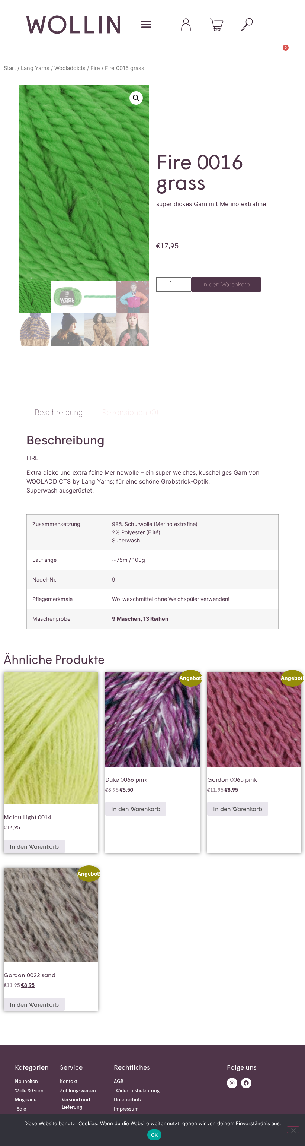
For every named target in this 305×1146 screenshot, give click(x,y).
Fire (95, 68)
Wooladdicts (70, 68)
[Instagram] (232, 1083)
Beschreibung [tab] (59, 412)
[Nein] (293, 1129)
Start (10, 68)
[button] (146, 24)
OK (154, 1135)
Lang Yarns (35, 68)
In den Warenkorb (226, 284)
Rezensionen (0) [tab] (130, 412)
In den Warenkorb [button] (34, 846)
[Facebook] (246, 1083)
